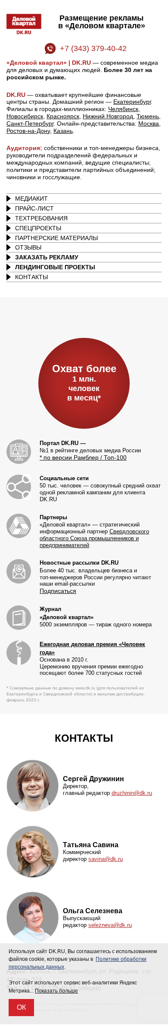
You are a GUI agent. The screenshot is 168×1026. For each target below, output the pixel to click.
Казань (63, 130)
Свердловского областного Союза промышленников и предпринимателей (94, 538)
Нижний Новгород (108, 116)
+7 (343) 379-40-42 (93, 48)
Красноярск (63, 116)
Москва (148, 123)
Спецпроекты (38, 228)
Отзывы (28, 247)
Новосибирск (24, 116)
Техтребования (41, 218)
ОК (21, 1007)
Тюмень (148, 116)
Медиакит (31, 198)
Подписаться (58, 590)
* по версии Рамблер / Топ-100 (83, 457)
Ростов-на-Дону (28, 130)
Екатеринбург (132, 101)
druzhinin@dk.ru (132, 793)
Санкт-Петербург (29, 123)
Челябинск (123, 108)
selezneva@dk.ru (110, 925)
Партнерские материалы (56, 238)
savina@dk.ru (105, 859)
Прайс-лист (34, 208)
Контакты (31, 277)
